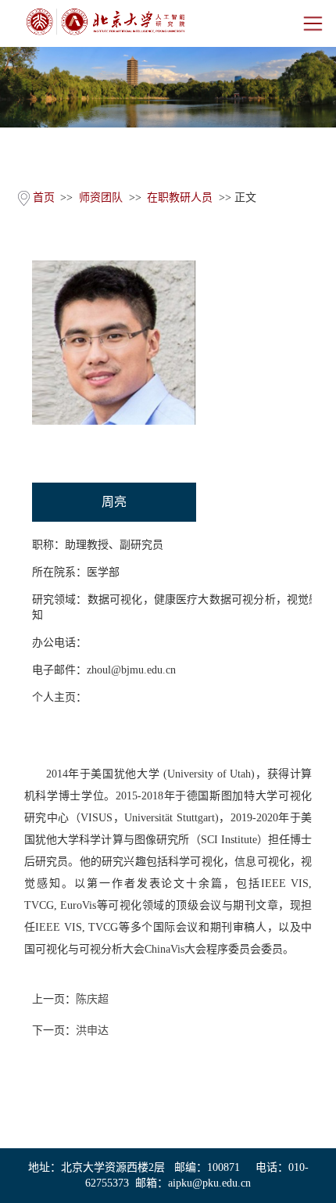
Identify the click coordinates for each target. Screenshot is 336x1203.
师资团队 (101, 197)
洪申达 (92, 1030)
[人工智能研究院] (105, 22)
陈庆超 (92, 999)
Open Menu (312, 23)
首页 (44, 197)
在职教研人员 (180, 197)
